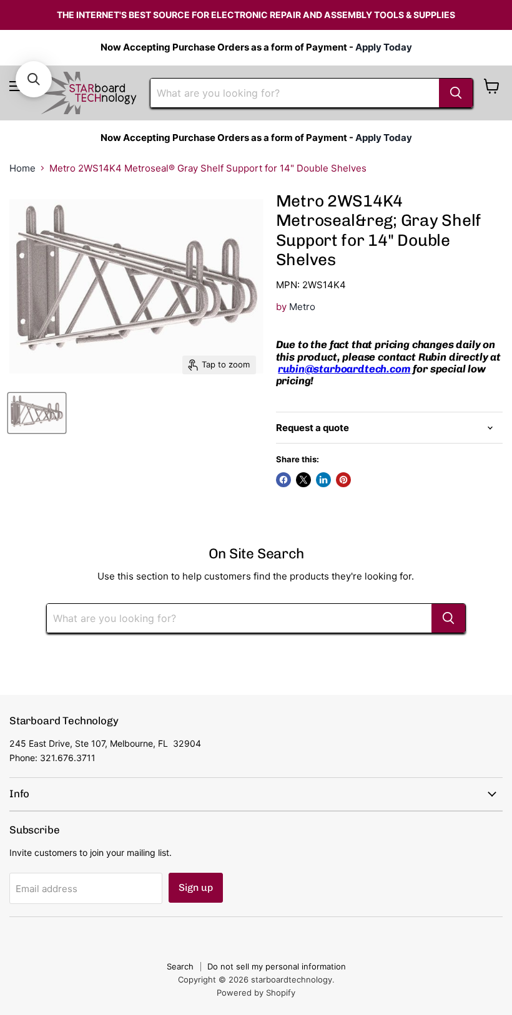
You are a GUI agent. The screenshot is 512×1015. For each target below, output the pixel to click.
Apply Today (383, 47)
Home (22, 168)
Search (180, 966)
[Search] (456, 93)
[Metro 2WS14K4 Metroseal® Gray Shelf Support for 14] (37, 413)
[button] (34, 79)
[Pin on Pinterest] (343, 479)
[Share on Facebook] (283, 479)
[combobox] (294, 93)
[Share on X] (303, 479)
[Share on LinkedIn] (323, 479)
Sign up (196, 887)
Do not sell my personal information (276, 966)
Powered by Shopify (256, 993)
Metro (302, 307)
